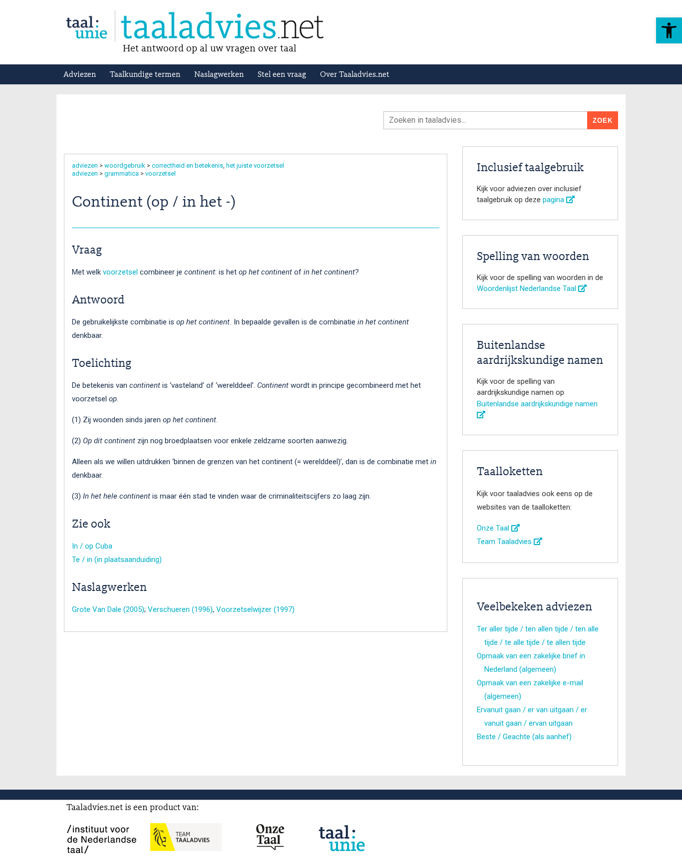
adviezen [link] (85, 165)
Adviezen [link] (79, 75)
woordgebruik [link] (124, 165)
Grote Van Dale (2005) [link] (108, 609)
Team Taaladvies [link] (505, 541)
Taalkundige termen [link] (145, 75)
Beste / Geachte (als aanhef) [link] (524, 736)
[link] (669, 30)
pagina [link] (554, 199)
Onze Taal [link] (494, 528)
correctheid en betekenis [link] (187, 165)
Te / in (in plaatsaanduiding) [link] (117, 559)
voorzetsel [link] (160, 173)
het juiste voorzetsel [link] (255, 165)
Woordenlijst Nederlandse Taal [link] (527, 288)
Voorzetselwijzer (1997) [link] (255, 609)
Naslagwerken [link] (219, 75)
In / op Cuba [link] (92, 546)
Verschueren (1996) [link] (180, 609)
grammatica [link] (121, 173)
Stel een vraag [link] (282, 75)
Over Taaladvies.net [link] (354, 75)
